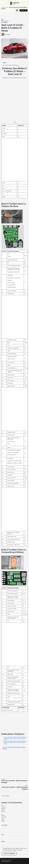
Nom (2, 834)
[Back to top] (26, 861)
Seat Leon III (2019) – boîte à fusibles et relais (15, 737)
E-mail (3, 841)
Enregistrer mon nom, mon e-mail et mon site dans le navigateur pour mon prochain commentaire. (15, 849)
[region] (14, 186)
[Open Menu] (17, 10)
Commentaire (4, 825)
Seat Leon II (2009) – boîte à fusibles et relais (15, 741)
